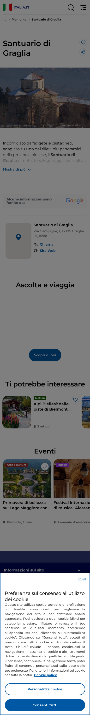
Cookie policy (45, 675)
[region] (45, 644)
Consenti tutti (45, 705)
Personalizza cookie (45, 689)
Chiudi (82, 579)
